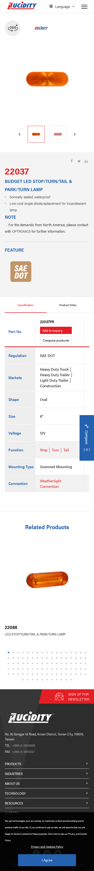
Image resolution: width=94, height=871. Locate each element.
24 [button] (38, 658)
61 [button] (52, 669)
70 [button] (14, 674)
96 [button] (72, 679)
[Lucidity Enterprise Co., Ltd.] (30, 726)
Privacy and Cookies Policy (47, 846)
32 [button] (76, 658)
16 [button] (81, 652)
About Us (12, 783)
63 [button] (62, 669)
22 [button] (28, 658)
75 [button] (38, 674)
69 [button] (9, 674)
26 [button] (47, 658)
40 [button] (33, 663)
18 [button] (9, 658)
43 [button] (47, 663)
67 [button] (81, 669)
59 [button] (43, 669)
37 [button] (18, 663)
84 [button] (81, 674)
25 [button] (43, 658)
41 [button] (38, 663)
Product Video (67, 305)
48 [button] (72, 663)
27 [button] (52, 658)
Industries (14, 773)
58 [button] (38, 669)
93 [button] (57, 679)
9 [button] (47, 652)
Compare (86, 441)
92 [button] (52, 679)
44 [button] (52, 663)
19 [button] (14, 658)
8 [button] (42, 652)
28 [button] (57, 658)
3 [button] (18, 652)
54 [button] (18, 669)
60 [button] (47, 669)
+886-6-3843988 (20, 745)
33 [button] (81, 658)
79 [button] (57, 674)
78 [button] (52, 674)
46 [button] (62, 663)
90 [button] (43, 679)
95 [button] (67, 679)
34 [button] (86, 658)
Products (13, 763)
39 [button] (28, 663)
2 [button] (13, 652)
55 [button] (23, 669)
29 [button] (62, 658)
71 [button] (18, 674)
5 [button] (28, 652)
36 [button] (14, 663)
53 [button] (14, 669)
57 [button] (33, 669)
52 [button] (9, 669)
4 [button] (23, 652)
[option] (47, 79)
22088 (11, 627)
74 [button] (33, 674)
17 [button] (86, 652)
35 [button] (9, 663)
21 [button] (23, 658)
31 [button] (72, 658)
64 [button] (67, 669)
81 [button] (67, 674)
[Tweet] (79, 161)
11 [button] (57, 652)
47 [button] (67, 663)
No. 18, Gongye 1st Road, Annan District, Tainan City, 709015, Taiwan (44, 736)
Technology (15, 793)
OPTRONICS (21, 231)
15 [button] (76, 652)
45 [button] (57, 663)
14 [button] (72, 652)
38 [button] (23, 663)
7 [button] (37, 652)
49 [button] (76, 663)
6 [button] (33, 652)
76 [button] (43, 674)
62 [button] (57, 669)
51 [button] (86, 663)
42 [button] (43, 663)
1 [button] (8, 652)
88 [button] (33, 679)
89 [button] (38, 679)
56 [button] (28, 669)
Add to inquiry (52, 330)
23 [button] (33, 658)
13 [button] (67, 652)
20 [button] (18, 658)
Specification (26, 305)
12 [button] (62, 652)
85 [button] (86, 674)
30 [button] (67, 658)
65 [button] (72, 669)
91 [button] (47, 679)
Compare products (56, 340)
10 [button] (52, 652)
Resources (14, 803)
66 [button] (76, 669)
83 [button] (76, 674)
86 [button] (23, 679)
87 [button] (28, 679)
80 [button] (62, 674)
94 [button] (62, 679)
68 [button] (86, 669)
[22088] (47, 580)
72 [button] (23, 674)
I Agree (47, 860)
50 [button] (81, 663)
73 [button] (28, 674)
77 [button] (47, 674)
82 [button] (72, 674)
